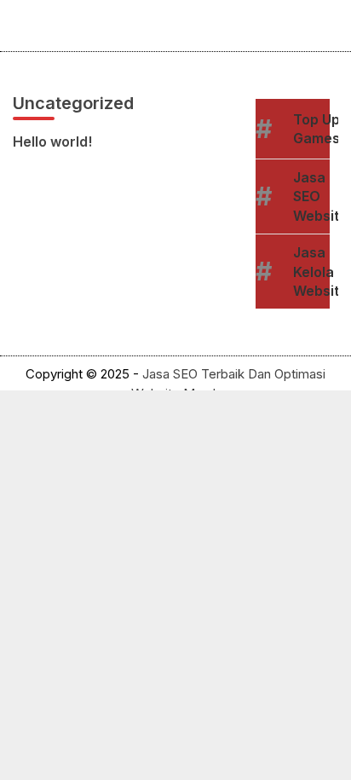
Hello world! (52, 141)
